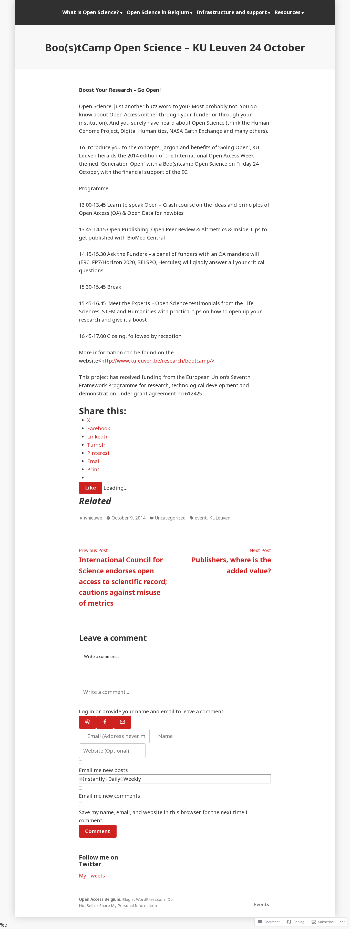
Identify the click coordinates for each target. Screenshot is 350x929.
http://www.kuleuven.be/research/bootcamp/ (156, 360)
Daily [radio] (114, 778)
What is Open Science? (90, 12)
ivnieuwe (93, 518)
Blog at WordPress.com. (144, 899)
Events (261, 904)
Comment (97, 831)
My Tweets (92, 875)
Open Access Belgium (99, 899)
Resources (287, 12)
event (201, 518)
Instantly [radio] (94, 778)
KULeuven (219, 518)
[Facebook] (105, 722)
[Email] (122, 722)
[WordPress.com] (87, 722)
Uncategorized (170, 518)
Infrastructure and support (232, 12)
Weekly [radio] (132, 778)
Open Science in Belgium (158, 12)
